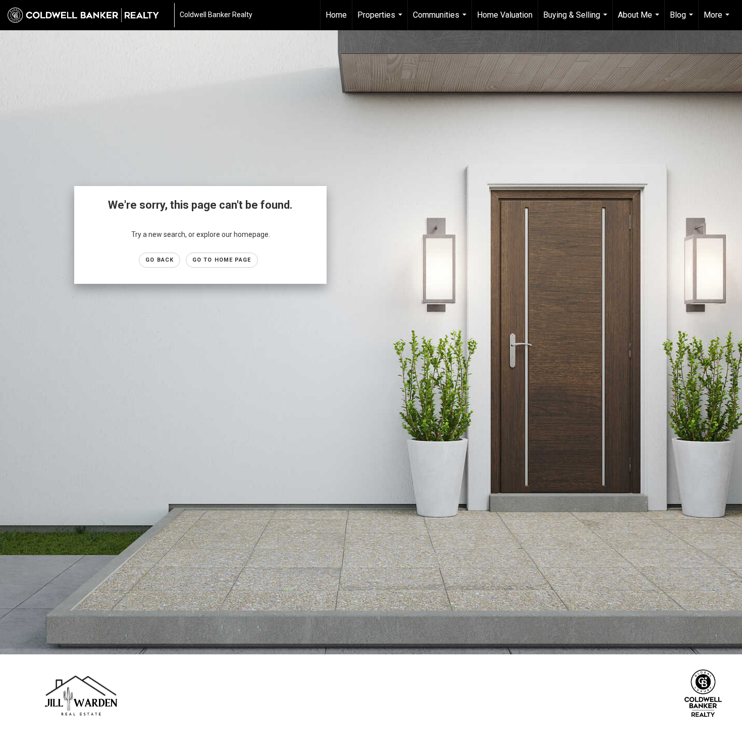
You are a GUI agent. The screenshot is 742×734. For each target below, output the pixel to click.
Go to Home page (221, 260)
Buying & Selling (576, 20)
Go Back (159, 260)
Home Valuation (505, 15)
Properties (381, 20)
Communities (441, 20)
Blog (683, 20)
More (718, 20)
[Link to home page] (88, 15)
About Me (640, 20)
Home (336, 15)
